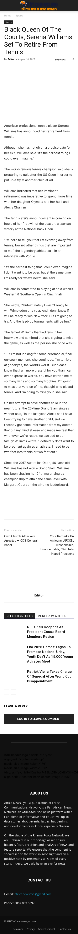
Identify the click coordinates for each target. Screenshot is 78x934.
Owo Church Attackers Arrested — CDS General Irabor (20, 540)
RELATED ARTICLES (20, 616)
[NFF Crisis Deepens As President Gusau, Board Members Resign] (14, 632)
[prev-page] (6, 691)
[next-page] (13, 691)
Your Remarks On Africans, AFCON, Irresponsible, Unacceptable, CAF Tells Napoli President (57, 545)
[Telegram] (56, 68)
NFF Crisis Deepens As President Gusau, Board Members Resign (46, 632)
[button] (7, 5)
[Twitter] (18, 68)
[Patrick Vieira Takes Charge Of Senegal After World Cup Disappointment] (14, 676)
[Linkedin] (37, 68)
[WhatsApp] (27, 68)
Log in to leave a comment (39, 719)
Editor (11, 59)
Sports (19, 15)
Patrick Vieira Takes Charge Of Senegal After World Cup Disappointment (49, 676)
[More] (66, 68)
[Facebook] (8, 68)
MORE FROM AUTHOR (52, 616)
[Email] (46, 68)
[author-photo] (39, 589)
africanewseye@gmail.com (33, 894)
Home (7, 15)
